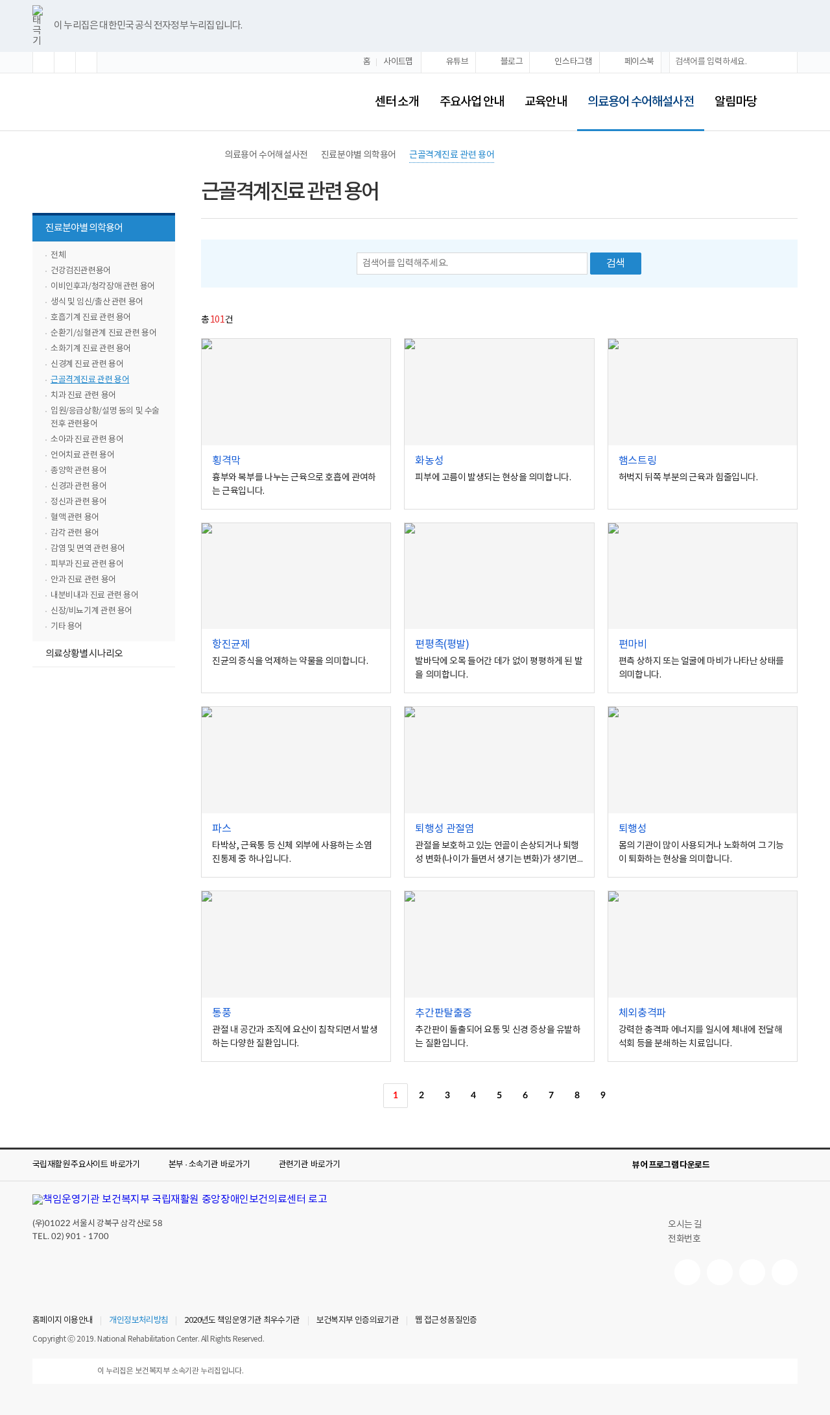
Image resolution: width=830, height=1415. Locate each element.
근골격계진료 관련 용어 (90, 380)
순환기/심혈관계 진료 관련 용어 (103, 333)
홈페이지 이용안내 (62, 1320)
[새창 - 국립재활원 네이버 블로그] (720, 1272)
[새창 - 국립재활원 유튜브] (687, 1272)
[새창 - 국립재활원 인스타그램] (752, 1272)
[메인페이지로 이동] (163, 101)
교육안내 (545, 102)
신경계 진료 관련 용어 (87, 364)
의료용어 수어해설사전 (635, 93)
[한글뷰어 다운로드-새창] (727, 1165)
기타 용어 (66, 627)
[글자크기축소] (86, 62)
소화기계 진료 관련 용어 (91, 349)
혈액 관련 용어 (75, 518)
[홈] (207, 155)
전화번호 (684, 1239)
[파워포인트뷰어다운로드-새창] (748, 1165)
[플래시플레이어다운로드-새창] (790, 1165)
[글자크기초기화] (64, 62)
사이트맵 (398, 62)
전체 (58, 255)
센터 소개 (396, 102)
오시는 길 (685, 1225)
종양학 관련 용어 (79, 471)
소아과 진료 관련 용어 (87, 440)
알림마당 (735, 102)
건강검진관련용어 (81, 271)
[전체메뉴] (787, 102)
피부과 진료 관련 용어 (87, 564)
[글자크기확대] (43, 62)
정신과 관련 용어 (79, 502)
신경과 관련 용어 (79, 486)
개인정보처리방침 (138, 1320)
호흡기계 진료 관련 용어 (91, 318)
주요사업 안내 (472, 102)
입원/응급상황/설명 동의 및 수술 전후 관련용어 (105, 417)
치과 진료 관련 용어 (83, 395)
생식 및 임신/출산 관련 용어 (97, 302)
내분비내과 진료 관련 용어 (95, 595)
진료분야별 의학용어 (77, 229)
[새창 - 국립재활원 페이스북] (785, 1272)
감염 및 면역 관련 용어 (88, 549)
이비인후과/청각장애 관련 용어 (103, 286)
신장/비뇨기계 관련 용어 (91, 611)
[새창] (296, 392)
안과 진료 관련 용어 (83, 580)
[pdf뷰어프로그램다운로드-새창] (769, 1165)
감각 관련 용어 (75, 533)
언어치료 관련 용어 (82, 455)
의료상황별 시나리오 (84, 653)
